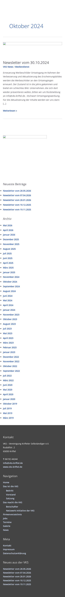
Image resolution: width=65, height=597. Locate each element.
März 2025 (8, 267)
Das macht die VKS (12, 502)
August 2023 (9, 323)
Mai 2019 (7, 413)
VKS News (8, 66)
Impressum (9, 549)
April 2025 (8, 262)
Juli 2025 (7, 253)
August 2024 (9, 291)
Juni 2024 (7, 295)
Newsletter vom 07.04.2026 (17, 195)
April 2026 (8, 230)
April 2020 (8, 394)
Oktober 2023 (10, 319)
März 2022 (8, 380)
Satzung (10, 498)
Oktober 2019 (10, 403)
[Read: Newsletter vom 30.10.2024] (32, 49)
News (6, 530)
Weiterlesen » (10, 111)
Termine (7, 522)
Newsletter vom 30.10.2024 (26, 62)
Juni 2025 (7, 258)
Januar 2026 (9, 234)
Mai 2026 (7, 225)
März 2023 (8, 342)
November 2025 (11, 244)
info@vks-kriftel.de (13, 463)
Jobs (5, 518)
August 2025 (9, 248)
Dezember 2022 (11, 356)
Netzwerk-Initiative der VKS (20, 510)
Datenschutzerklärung (14, 553)
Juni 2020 (7, 384)
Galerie (6, 526)
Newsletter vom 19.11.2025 (17, 209)
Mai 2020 (7, 389)
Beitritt (9, 490)
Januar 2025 (9, 272)
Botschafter (12, 506)
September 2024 (11, 286)
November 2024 (11, 276)
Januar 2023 (9, 352)
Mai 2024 (7, 300)
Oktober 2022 (10, 366)
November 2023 (11, 314)
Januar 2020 (9, 399)
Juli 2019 (7, 408)
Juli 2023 (7, 328)
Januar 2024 (9, 309)
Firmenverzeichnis (12, 514)
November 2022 (11, 361)
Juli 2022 (7, 375)
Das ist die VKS (10, 486)
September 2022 (11, 370)
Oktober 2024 (10, 281)
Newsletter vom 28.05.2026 (17, 190)
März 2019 (8, 417)
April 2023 (8, 338)
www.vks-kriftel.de (12, 466)
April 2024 (8, 305)
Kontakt (7, 545)
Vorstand (11, 494)
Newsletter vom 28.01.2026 (17, 200)
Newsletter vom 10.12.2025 (17, 204)
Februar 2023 (9, 347)
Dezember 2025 (11, 239)
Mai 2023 (7, 333)
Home (6, 482)
